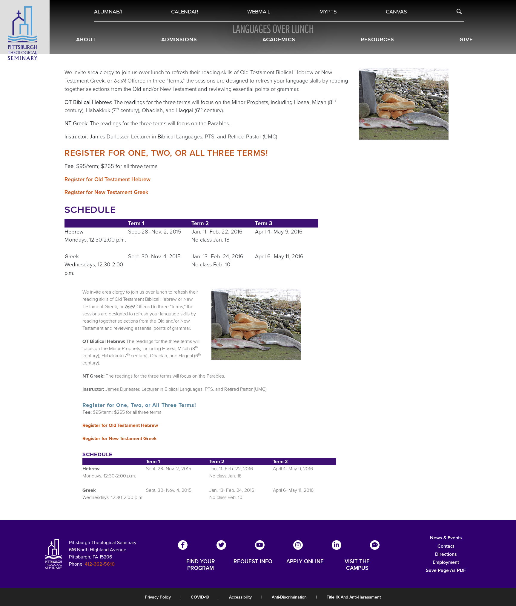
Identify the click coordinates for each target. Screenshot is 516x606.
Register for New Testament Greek (106, 192)
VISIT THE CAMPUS (357, 564)
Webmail (258, 12)
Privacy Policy (158, 597)
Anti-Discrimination (289, 597)
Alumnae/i (108, 12)
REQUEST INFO (253, 561)
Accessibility (240, 597)
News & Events (446, 538)
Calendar (184, 12)
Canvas (396, 12)
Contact (445, 546)
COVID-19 (200, 597)
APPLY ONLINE (305, 561)
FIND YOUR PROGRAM (200, 564)
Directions (446, 554)
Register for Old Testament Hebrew (107, 179)
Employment (446, 562)
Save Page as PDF (446, 570)
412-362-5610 (100, 564)
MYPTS (328, 12)
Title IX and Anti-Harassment (354, 597)
